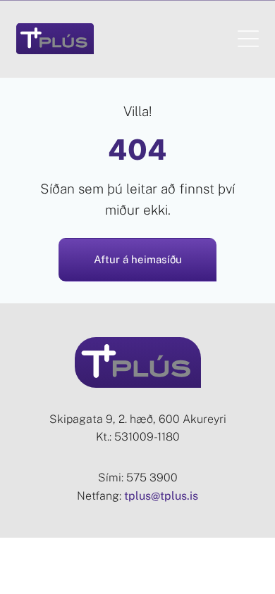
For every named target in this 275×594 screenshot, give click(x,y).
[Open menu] (248, 38)
